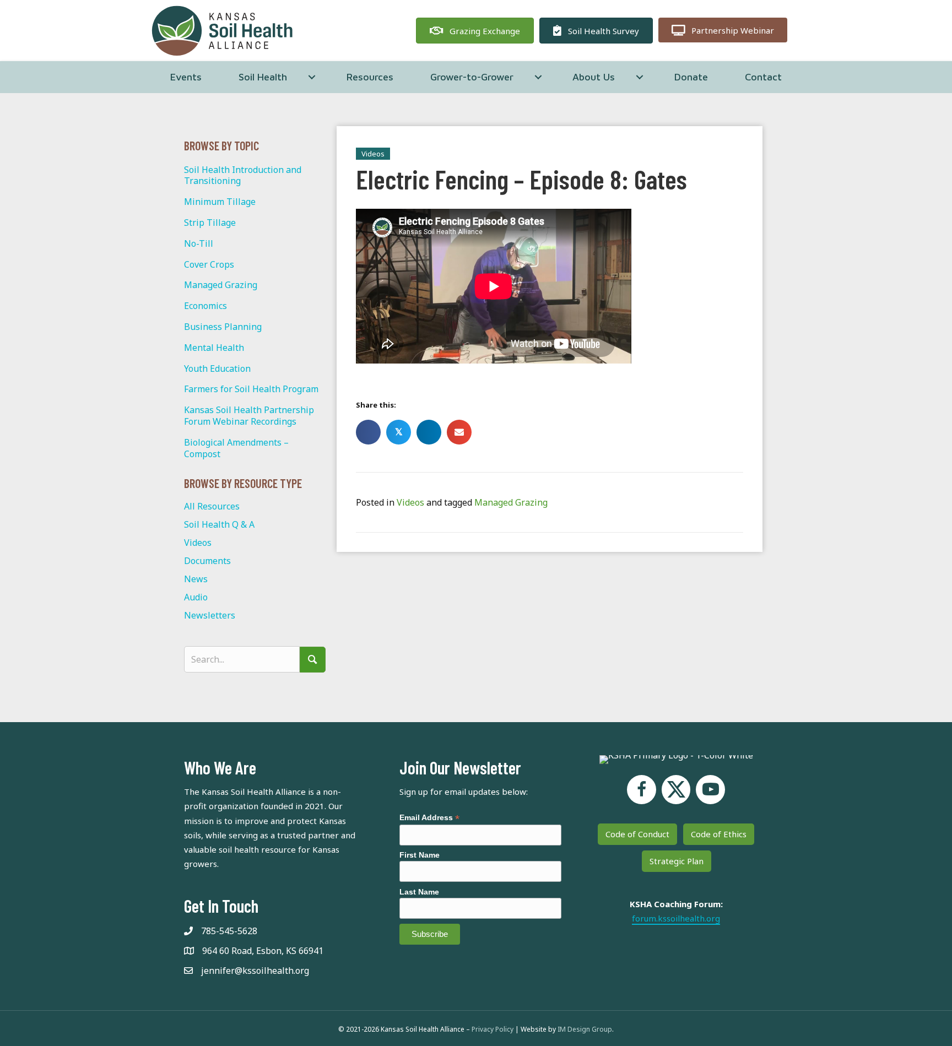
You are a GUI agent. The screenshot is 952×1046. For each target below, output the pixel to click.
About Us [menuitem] (593, 77)
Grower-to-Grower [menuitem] (471, 77)
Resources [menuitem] (370, 77)
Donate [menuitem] (691, 77)
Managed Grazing (511, 502)
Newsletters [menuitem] (209, 615)
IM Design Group (585, 1029)
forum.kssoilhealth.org (676, 918)
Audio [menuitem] (196, 597)
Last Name (419, 891)
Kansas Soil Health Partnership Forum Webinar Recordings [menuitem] (249, 415)
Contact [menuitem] (763, 77)
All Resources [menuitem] (212, 506)
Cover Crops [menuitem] (209, 264)
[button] (313, 660)
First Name (419, 854)
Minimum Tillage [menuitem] (220, 202)
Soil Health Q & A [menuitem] (219, 524)
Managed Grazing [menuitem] (220, 285)
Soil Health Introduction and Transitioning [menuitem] (242, 175)
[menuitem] (312, 77)
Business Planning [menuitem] (223, 327)
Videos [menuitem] (198, 542)
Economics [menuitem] (205, 306)
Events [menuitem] (186, 77)
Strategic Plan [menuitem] (677, 860)
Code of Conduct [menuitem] (637, 833)
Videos (410, 502)
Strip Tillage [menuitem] (210, 222)
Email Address (429, 817)
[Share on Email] (459, 432)
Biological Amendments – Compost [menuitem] (236, 448)
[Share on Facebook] (368, 432)
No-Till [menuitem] (198, 243)
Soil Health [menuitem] (263, 77)
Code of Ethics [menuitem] (719, 833)
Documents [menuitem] (207, 561)
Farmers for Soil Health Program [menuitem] (251, 389)
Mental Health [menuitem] (214, 348)
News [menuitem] (196, 579)
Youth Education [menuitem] (217, 368)
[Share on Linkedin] (428, 432)
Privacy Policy (492, 1029)
